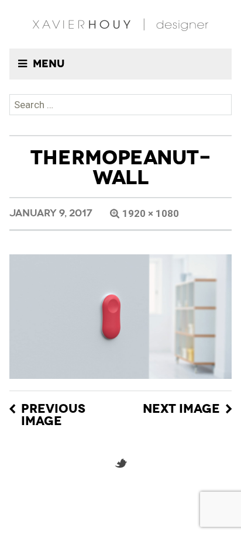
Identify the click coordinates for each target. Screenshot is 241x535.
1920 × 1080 (150, 213)
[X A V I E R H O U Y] (120, 24)
